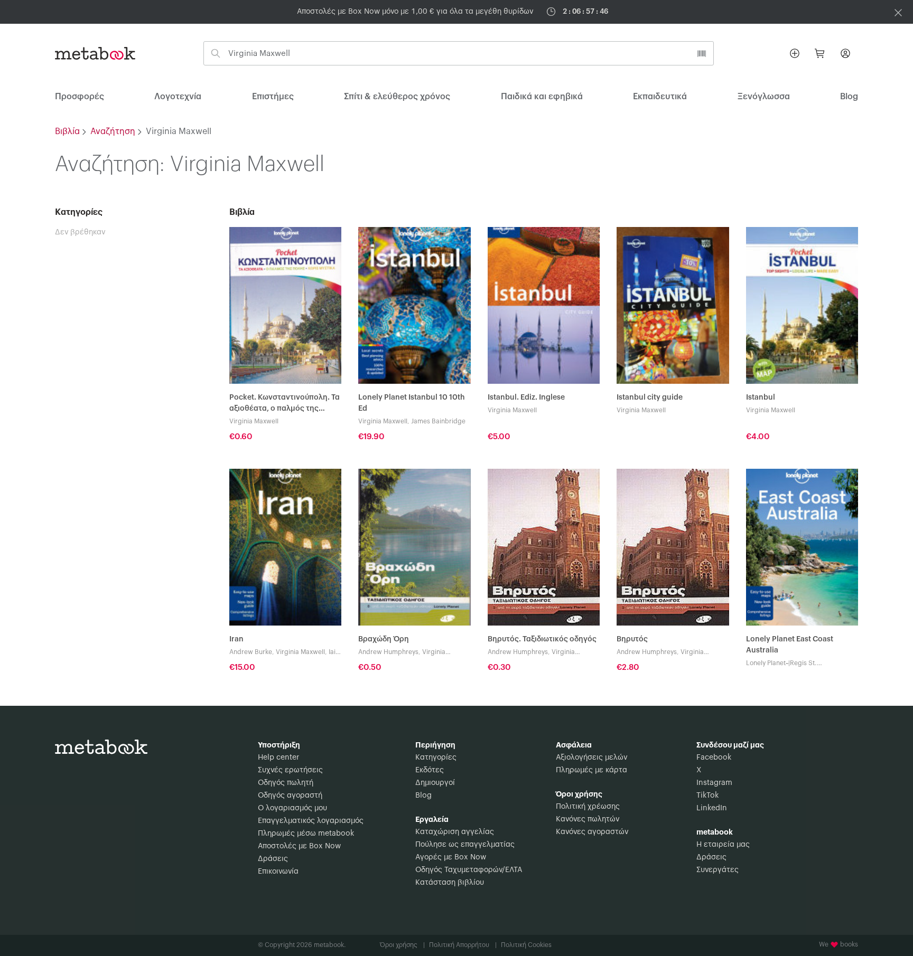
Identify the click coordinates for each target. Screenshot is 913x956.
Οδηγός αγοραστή (290, 795)
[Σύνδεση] (845, 53)
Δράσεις (273, 859)
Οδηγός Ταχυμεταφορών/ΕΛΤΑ (468, 870)
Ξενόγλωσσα (764, 96)
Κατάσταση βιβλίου (449, 882)
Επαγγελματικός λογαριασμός (311, 821)
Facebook (713, 757)
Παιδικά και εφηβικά (542, 96)
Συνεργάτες (717, 870)
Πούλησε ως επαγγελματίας (465, 844)
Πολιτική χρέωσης (588, 806)
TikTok (707, 795)
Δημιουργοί (435, 783)
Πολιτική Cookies (526, 945)
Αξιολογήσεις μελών (591, 757)
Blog (423, 795)
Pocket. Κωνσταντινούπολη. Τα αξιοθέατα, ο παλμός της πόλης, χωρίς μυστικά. (284, 404)
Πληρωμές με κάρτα (591, 770)
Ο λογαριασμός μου (292, 808)
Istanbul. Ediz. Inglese (526, 397)
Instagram (714, 783)
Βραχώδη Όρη (383, 639)
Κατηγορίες (435, 757)
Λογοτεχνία (177, 96)
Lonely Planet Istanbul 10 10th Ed (411, 403)
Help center (278, 757)
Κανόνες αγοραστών (592, 832)
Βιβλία (67, 131)
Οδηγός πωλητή (285, 783)
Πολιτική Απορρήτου (463, 945)
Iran (236, 639)
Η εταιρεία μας (723, 844)
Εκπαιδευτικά (660, 96)
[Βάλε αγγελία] (794, 53)
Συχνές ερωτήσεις (290, 770)
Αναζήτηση (112, 131)
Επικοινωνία (278, 871)
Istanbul (760, 397)
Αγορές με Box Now (450, 857)
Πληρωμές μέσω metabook (306, 833)
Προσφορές (79, 96)
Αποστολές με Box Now (299, 846)
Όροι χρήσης (402, 945)
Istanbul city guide (650, 397)
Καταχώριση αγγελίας (454, 832)
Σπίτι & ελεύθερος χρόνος (397, 96)
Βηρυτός (632, 639)
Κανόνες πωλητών (587, 819)
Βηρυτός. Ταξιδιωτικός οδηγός (542, 639)
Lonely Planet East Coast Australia (789, 645)
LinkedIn (711, 808)
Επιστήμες (273, 96)
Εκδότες (429, 770)
